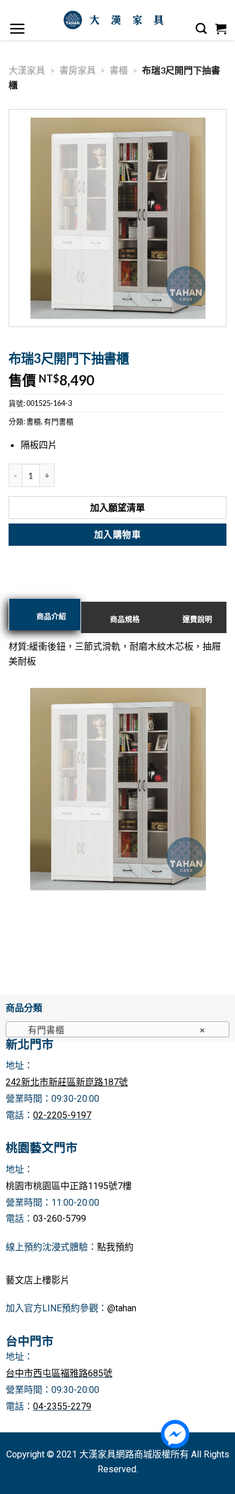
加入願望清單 (117, 507)
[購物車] (221, 28)
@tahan (121, 1308)
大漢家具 (27, 70)
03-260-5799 (59, 1218)
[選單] (17, 28)
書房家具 (77, 70)
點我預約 (115, 1247)
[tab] (45, 614)
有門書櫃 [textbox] (111, 1030)
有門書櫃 (59, 421)
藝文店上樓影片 (38, 1280)
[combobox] (117, 1029)
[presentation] (44, 614)
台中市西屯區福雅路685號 (59, 1373)
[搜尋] (201, 28)
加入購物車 (117, 534)
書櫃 (119, 70)
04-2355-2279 (62, 1406)
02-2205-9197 (62, 1115)
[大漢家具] (115, 20)
